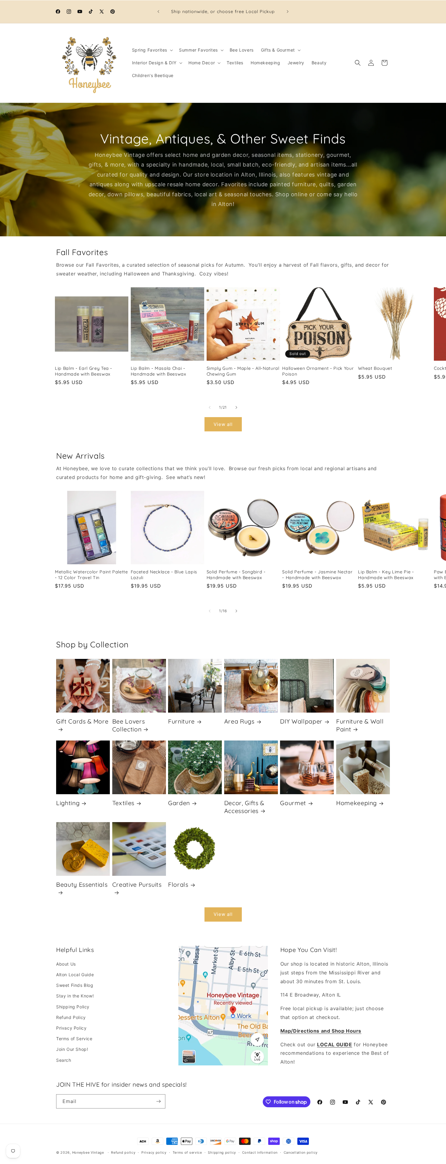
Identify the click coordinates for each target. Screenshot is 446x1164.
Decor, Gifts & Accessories (244, 806)
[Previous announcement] (158, 11)
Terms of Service (74, 1038)
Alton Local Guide (75, 974)
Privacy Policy (71, 1028)
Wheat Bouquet (375, 368)
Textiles (123, 803)
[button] (152, 50)
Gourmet (293, 803)
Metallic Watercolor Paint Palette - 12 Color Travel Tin (91, 574)
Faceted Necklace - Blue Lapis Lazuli (164, 574)
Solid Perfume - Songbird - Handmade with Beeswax (236, 574)
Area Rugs (239, 721)
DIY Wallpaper (301, 721)
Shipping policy (222, 1152)
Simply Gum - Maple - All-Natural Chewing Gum (243, 371)
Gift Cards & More (82, 721)
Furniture (181, 721)
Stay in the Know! (75, 995)
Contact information (260, 1152)
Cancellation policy (301, 1152)
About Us (66, 964)
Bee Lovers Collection (128, 725)
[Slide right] (236, 407)
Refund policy (123, 1152)
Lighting (67, 803)
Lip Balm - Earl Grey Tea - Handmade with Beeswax (83, 371)
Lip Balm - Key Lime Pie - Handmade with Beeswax (386, 574)
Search (63, 1060)
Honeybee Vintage (88, 1152)
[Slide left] (209, 407)
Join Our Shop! (72, 1049)
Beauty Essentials (81, 884)
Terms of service (187, 1152)
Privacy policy (154, 1152)
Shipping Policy (73, 1006)
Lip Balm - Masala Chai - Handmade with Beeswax (158, 371)
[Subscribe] (158, 1101)
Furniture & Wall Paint (360, 725)
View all (223, 424)
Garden (179, 803)
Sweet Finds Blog (74, 985)
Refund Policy (71, 1017)
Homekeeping (356, 803)
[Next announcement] (287, 11)
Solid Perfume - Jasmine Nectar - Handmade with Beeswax (317, 574)
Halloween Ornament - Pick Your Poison (318, 371)
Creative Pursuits (137, 884)
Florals (178, 884)
